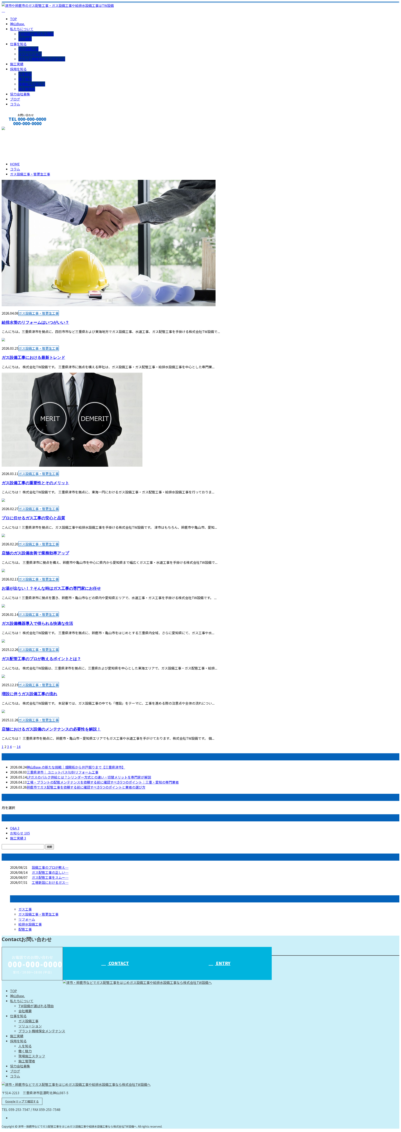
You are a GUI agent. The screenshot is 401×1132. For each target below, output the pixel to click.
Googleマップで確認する (22, 1101)
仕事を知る (18, 43)
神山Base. (17, 23)
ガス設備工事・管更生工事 (57, 143)
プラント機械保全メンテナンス (41, 58)
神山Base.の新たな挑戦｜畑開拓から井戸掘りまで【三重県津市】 (76, 767)
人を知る (25, 73)
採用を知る (18, 68)
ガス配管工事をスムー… (50, 877)
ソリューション (30, 53)
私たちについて (21, 28)
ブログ (15, 99)
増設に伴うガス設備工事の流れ (29, 693)
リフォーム (26, 919)
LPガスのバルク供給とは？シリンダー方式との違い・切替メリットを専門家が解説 (89, 777)
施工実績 (16, 63)
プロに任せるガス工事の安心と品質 (33, 517)
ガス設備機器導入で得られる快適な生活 (37, 623)
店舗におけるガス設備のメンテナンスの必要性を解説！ (51, 729)
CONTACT (16, 129)
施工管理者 (26, 88)
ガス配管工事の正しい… (50, 872)
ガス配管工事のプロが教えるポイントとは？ (41, 658)
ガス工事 (25, 909)
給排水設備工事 (30, 924)
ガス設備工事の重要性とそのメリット (35, 482)
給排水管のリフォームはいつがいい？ (35, 322)
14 (18, 746)
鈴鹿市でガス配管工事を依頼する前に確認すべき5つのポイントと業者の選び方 (86, 787)
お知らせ (20, 833)
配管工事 (25, 929)
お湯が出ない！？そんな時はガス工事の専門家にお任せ (51, 588)
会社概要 (25, 38)
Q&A (14, 828)
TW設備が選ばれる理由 (36, 33)
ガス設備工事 (28, 48)
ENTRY (222, 963)
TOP (13, 18)
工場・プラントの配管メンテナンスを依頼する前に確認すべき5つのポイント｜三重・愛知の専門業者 (103, 782)
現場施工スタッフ (31, 83)
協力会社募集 (20, 94)
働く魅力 (25, 78)
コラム (15, 104)
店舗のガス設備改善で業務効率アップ (35, 552)
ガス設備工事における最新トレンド (33, 357)
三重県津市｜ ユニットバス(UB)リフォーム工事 (62, 772)
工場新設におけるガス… (50, 882)
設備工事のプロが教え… (50, 867)
